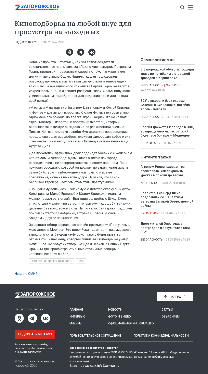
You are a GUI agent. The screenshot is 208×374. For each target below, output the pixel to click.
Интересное (149, 182)
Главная (76, 309)
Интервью (77, 316)
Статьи (167, 309)
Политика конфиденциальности (161, 335)
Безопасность (152, 85)
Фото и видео (119, 316)
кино (81, 260)
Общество (174, 85)
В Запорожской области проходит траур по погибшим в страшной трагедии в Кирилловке (167, 73)
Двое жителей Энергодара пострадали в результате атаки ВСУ (165, 228)
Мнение (75, 323)
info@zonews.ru (108, 365)
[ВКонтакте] (91, 52)
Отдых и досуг (26, 42)
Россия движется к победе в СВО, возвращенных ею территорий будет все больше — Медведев (167, 131)
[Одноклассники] (69, 52)
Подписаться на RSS (35, 334)
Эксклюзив (149, 213)
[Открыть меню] (190, 7)
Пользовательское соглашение (95, 335)
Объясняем (171, 316)
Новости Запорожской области (51, 260)
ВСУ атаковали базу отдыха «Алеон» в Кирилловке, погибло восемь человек (165, 105)
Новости (115, 309)
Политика (148, 143)
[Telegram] (80, 52)
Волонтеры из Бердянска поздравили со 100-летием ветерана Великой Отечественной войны (167, 199)
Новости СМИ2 (26, 274)
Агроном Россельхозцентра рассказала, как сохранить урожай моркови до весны (163, 171)
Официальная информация (131, 323)
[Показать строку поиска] (182, 7)
